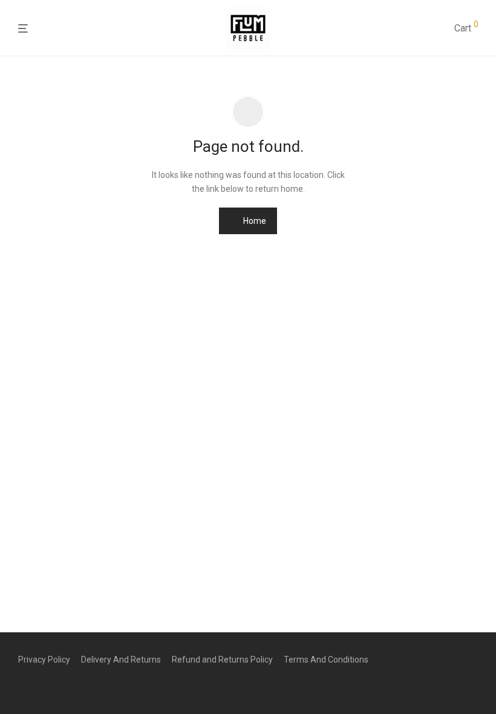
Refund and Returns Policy (222, 659)
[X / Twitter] (61, 687)
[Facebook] (22, 687)
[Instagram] (42, 687)
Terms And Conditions (326, 659)
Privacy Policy (44, 659)
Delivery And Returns (121, 659)
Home (253, 221)
